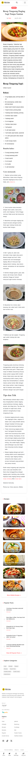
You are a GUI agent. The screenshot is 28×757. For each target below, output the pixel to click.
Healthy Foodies (7, 671)
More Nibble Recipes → (14, 595)
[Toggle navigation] (25, 2)
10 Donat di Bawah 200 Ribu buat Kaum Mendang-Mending (15, 645)
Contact (22, 750)
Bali (15, 730)
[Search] (16, 2)
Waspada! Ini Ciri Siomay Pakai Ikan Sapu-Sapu (14, 627)
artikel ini (12, 182)
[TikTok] (7, 740)
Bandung (16, 724)
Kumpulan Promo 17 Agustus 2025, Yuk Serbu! (14, 636)
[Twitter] (11, 740)
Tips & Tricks (12, 669)
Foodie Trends (16, 671)
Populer (4, 733)
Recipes (16, 666)
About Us (17, 750)
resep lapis (18, 478)
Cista (9, 18)
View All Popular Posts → (14, 653)
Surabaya (16, 727)
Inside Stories (7, 674)
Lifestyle (10, 666)
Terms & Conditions (8, 750)
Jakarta (16, 721)
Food (5, 666)
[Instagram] (3, 740)
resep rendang (7, 478)
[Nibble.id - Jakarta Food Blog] (5, 2)
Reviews (6, 669)
